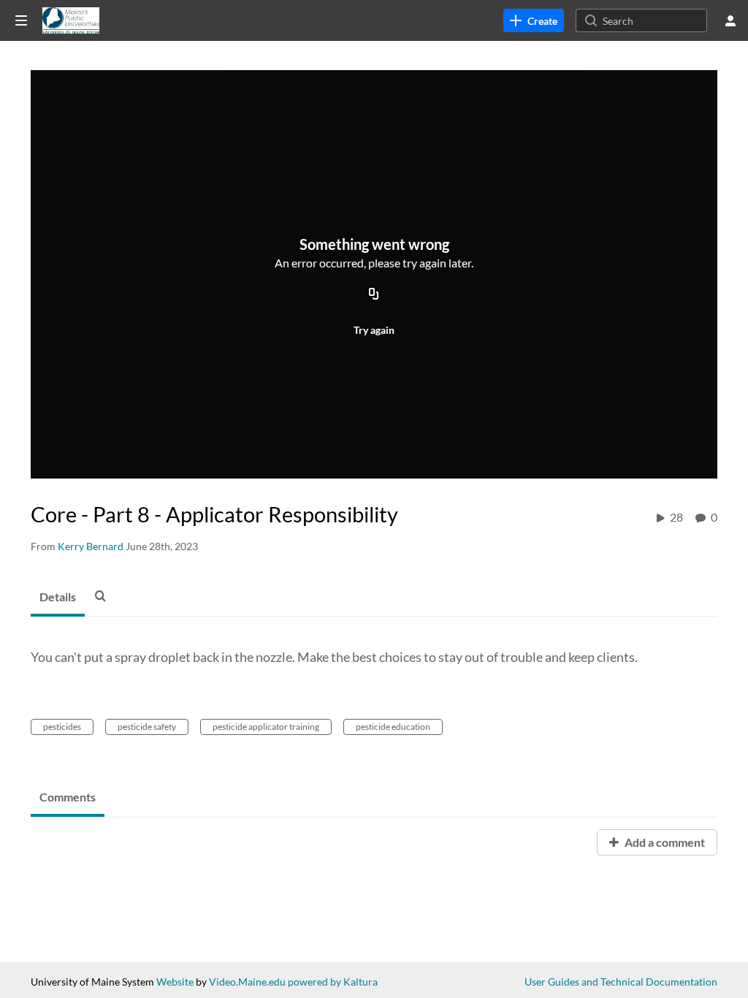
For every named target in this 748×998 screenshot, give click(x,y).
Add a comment (663, 842)
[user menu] (730, 20)
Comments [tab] (67, 797)
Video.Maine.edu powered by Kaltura (293, 981)
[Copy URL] (374, 294)
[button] (104, 595)
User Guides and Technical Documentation (620, 981)
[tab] (58, 598)
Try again (374, 330)
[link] (533, 20)
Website (175, 981)
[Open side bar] (21, 20)
